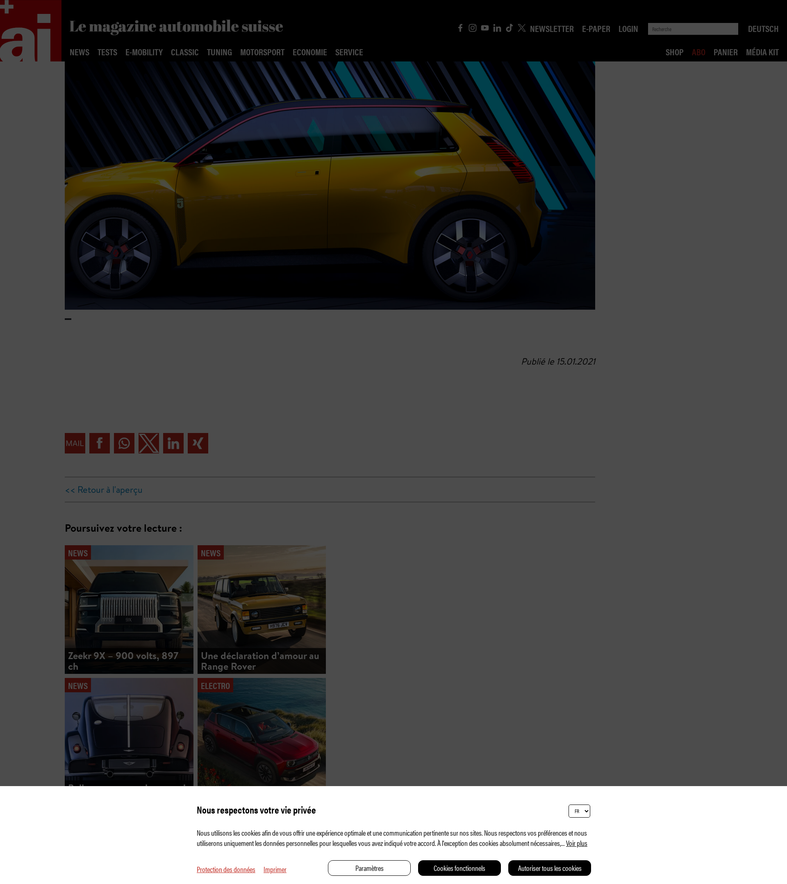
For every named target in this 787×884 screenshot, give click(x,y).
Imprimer (275, 869)
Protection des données (226, 869)
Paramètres (369, 868)
